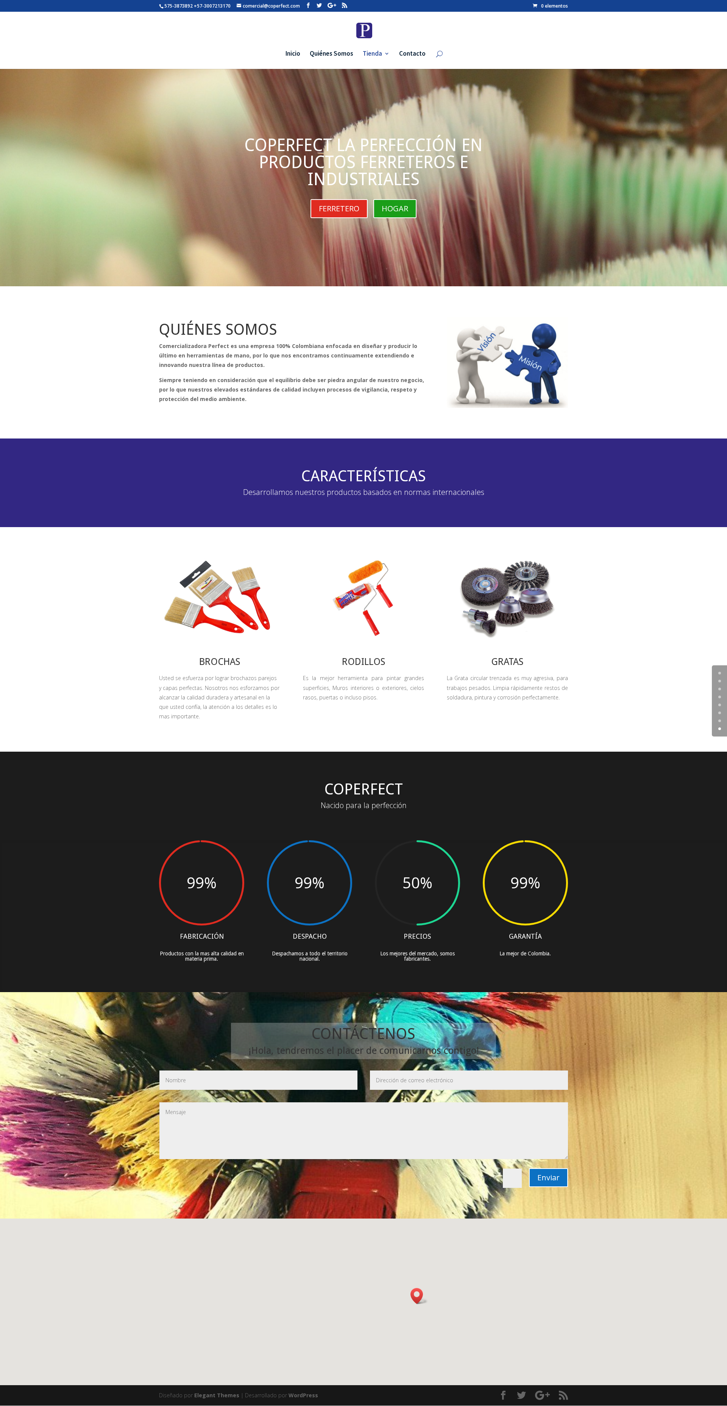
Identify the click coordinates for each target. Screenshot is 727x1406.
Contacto (412, 54)
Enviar (548, 1177)
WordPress (303, 1395)
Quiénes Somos (331, 54)
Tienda (372, 54)
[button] (419, 1296)
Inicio (292, 54)
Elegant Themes (216, 1395)
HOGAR (395, 208)
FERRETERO (339, 208)
